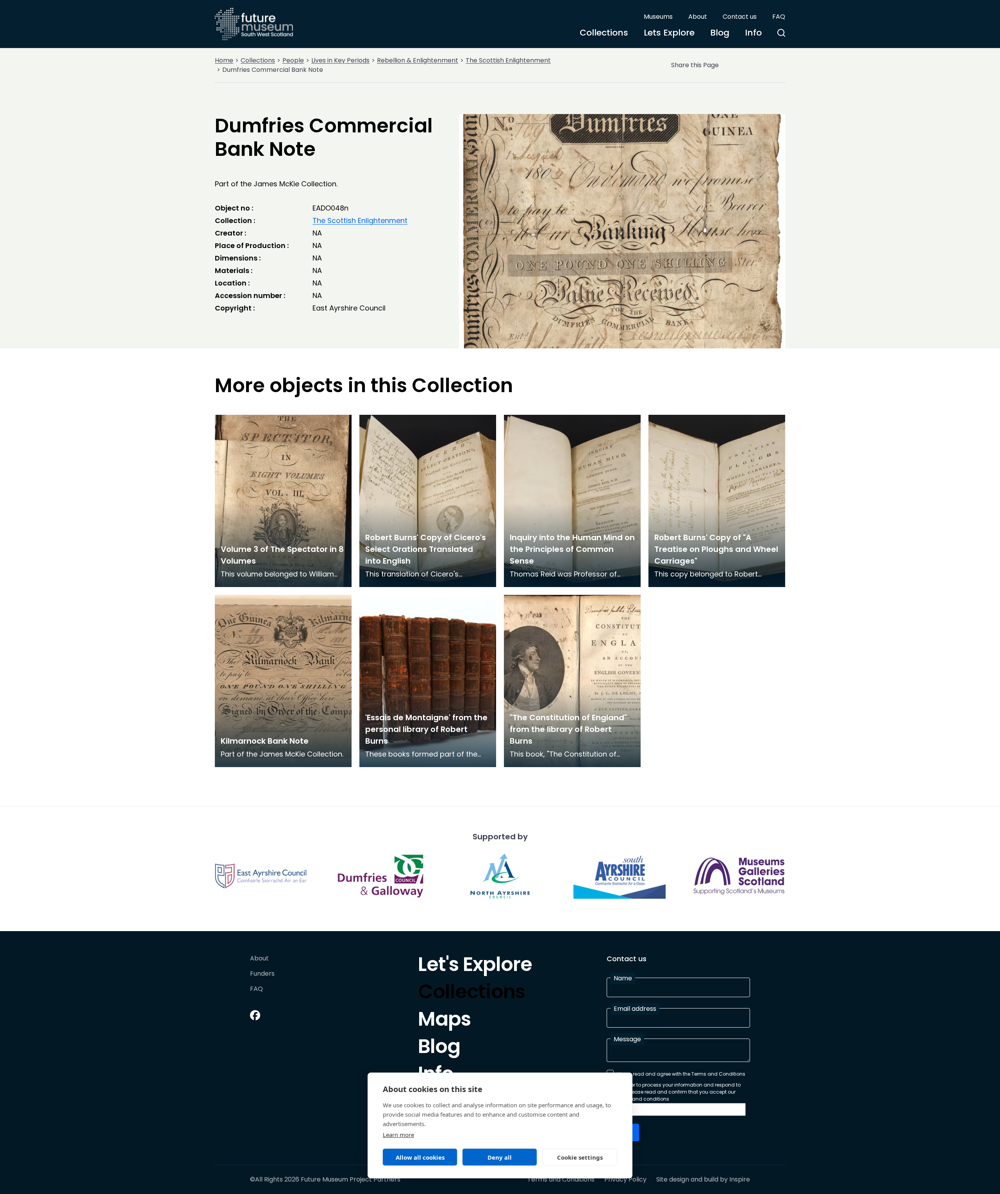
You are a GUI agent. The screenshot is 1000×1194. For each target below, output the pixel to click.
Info (753, 33)
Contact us (740, 16)
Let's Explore (475, 966)
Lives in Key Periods (340, 60)
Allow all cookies (420, 1157)
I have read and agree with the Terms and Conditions (681, 1074)
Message (627, 1039)
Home (224, 60)
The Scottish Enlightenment (508, 60)
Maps (444, 1021)
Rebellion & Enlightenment (417, 60)
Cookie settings (580, 1157)
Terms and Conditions (561, 1179)
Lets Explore (669, 33)
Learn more (398, 1135)
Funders (262, 974)
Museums (658, 16)
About (697, 16)
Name (623, 978)
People (293, 60)
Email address (635, 1008)
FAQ (778, 16)
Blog (719, 33)
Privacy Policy (625, 1179)
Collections (604, 33)
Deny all (500, 1157)
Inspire (739, 1179)
